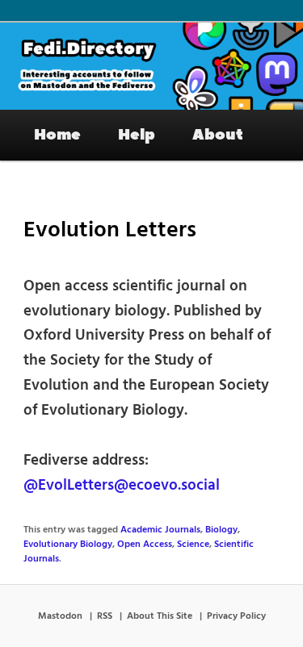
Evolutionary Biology (67, 544)
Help (136, 134)
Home (57, 134)
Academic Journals (160, 530)
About (217, 134)
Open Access (144, 544)
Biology (221, 530)
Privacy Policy (236, 616)
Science (193, 544)
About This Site (159, 616)
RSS (104, 616)
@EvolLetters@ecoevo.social (121, 486)
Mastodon (60, 616)
